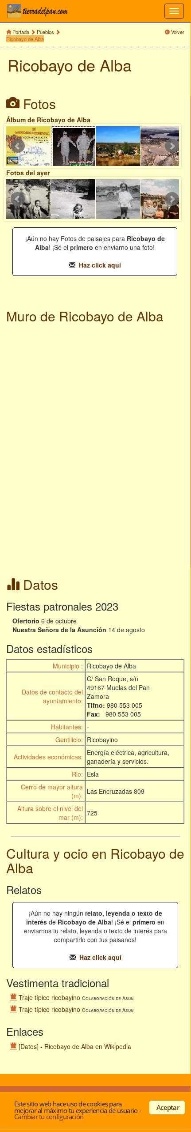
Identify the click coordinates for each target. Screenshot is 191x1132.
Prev (18, 146)
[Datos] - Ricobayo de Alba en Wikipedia (75, 1046)
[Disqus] (94, 446)
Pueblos (45, 31)
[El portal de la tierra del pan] (40, 11)
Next (172, 146)
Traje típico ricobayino (49, 997)
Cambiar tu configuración (48, 1116)
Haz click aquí (100, 264)
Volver (177, 31)
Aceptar (167, 1107)
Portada (20, 31)
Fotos (39, 103)
